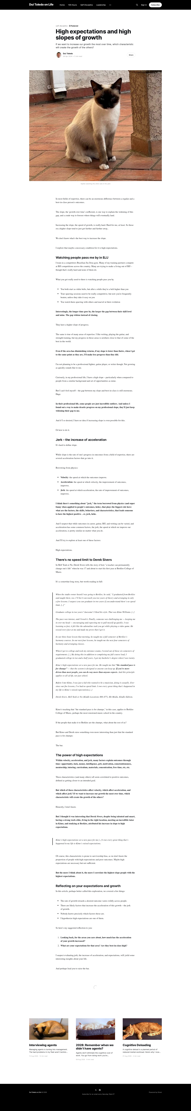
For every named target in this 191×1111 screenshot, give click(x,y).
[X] (96, 1090)
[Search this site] (137, 5)
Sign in (144, 5)
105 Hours (72, 5)
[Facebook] (100, 1090)
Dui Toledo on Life (41, 4)
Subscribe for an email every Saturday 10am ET (98, 1094)
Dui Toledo (68, 53)
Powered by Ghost (155, 1092)
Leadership (101, 5)
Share (131, 55)
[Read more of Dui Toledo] (59, 55)
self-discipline (62, 26)
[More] (110, 5)
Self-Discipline (86, 5)
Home (62, 5)
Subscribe (155, 5)
